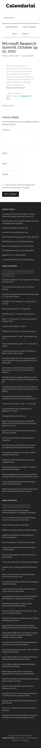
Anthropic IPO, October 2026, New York (15, 232)
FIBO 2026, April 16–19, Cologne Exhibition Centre (18, 314)
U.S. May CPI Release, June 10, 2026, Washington (18, 259)
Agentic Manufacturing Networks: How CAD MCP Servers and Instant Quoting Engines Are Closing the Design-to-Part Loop (19, 423)
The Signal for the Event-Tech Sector (14, 416)
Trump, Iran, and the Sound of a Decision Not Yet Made (20, 562)
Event (12, 105)
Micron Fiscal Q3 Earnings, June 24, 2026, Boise (18, 246)
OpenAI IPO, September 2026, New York (15, 228)
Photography (24, 740)
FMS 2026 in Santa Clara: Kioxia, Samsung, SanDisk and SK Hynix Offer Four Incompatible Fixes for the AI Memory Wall (19, 361)
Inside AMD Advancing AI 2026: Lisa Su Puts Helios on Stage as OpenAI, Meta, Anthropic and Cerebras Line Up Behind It (20, 389)
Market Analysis (20, 738)
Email (4, 164)
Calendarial (20, 6)
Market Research (32, 738)
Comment (6, 130)
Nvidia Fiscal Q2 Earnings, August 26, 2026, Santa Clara (20, 237)
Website (5, 174)
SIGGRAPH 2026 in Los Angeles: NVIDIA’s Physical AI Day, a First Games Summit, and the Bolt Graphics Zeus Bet (20, 380)
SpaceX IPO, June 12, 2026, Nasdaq (13, 255)
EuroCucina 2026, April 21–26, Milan (14, 326)
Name (5, 153)
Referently (15, 740)
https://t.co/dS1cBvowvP (15, 88)
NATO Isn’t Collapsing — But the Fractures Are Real (18, 542)
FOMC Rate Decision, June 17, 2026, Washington (18, 250)
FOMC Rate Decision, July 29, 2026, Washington (18, 241)
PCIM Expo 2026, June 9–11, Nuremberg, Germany (18, 331)
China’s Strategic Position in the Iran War (15, 525)
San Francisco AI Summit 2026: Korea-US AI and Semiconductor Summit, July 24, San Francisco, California (18, 370)
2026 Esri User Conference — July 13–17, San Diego (19, 404)
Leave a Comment (27, 56)
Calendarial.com (27, 735)
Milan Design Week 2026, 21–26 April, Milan (16, 309)
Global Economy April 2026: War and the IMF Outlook (19, 530)
